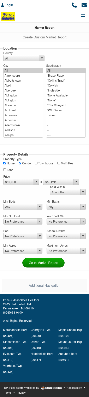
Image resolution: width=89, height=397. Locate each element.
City (5, 65)
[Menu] (83, 16)
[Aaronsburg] (23, 75)
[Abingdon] (23, 95)
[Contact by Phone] (74, 4)
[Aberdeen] (23, 90)
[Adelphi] (23, 134)
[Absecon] (23, 105)
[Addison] (23, 129)
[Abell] (23, 85)
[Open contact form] (84, 4)
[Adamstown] (23, 124)
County (8, 53)
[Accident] (23, 110)
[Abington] (23, 100)
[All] (23, 70)
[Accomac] (23, 120)
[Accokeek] (23, 115)
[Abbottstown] (23, 80)
